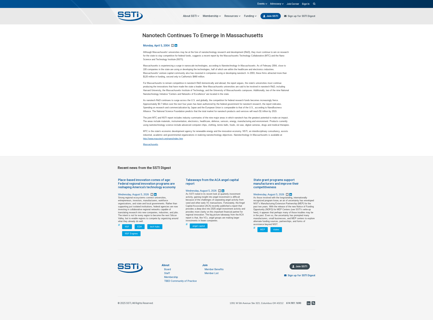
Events (261, 3)
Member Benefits (214, 269)
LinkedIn (308, 303)
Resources (231, 16)
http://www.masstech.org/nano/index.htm (163, 138)
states (276, 229)
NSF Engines (131, 233)
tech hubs (155, 226)
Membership (210, 16)
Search (313, 3)
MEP (262, 229)
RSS (313, 303)
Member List (212, 273)
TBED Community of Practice (180, 280)
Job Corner (293, 4)
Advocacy (275, 3)
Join (205, 265)
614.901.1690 (293, 303)
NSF (127, 226)
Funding (249, 16)
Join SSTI (272, 16)
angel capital (198, 226)
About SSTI (190, 16)
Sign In (306, 4)
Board (167, 269)
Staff (167, 273)
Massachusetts (150, 144)
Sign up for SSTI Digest (301, 16)
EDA (139, 226)
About (165, 265)
